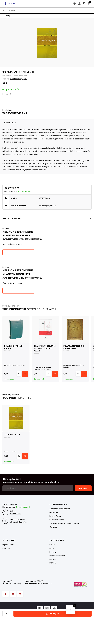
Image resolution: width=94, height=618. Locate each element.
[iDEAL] (40, 608)
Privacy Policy (55, 516)
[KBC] (54, 608)
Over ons (6, 548)
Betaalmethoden (56, 520)
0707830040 (44, 198)
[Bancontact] (47, 608)
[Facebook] (5, 594)
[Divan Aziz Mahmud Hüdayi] (15, 329)
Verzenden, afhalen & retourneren (64, 523)
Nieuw (51, 545)
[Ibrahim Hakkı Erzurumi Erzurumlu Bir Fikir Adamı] (45, 329)
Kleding (52, 559)
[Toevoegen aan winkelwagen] (25, 374)
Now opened (25, 191)
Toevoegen (54, 613)
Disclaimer (53, 512)
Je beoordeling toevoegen (18, 252)
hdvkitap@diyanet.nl (47, 206)
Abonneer (83, 488)
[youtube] (20, 594)
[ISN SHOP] (9, 3)
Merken (52, 563)
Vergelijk (9, 94)
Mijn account (8, 545)
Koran (51, 548)
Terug (7, 16)
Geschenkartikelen (57, 556)
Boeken (52, 552)
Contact (53, 527)
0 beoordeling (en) (18, 79)
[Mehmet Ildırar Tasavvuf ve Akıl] (15, 418)
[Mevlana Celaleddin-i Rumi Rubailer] (75, 329)
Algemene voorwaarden (59, 509)
